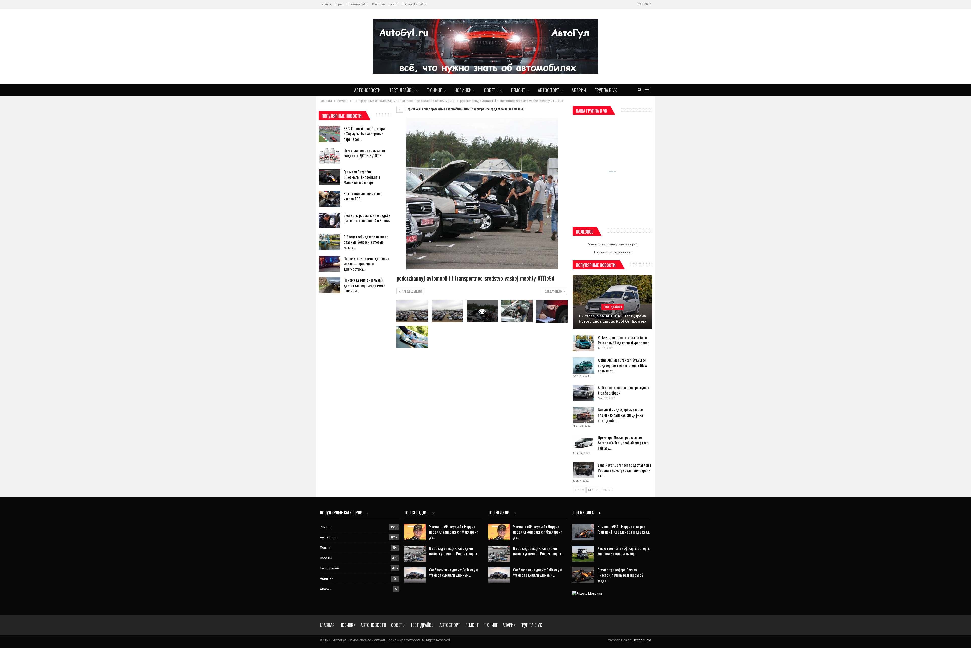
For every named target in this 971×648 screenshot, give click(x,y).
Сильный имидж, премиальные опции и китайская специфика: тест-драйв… (621, 415)
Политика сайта (357, 4)
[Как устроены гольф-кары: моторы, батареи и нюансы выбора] (583, 554)
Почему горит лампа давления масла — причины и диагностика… (366, 264)
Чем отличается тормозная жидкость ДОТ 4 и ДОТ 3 (364, 152)
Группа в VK (606, 90)
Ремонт (518, 90)
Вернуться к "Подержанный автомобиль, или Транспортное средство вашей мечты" (464, 108)
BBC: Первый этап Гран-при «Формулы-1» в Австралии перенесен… (364, 134)
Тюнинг (434, 90)
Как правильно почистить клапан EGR (363, 196)
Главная (325, 4)
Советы (491, 90)
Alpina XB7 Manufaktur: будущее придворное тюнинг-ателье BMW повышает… (622, 365)
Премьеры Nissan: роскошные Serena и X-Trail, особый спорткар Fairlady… (623, 442)
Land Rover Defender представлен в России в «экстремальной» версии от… (624, 470)
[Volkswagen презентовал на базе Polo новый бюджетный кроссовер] (583, 343)
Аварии (579, 90)
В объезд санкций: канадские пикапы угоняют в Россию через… (454, 550)
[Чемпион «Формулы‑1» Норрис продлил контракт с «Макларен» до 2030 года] (415, 532)
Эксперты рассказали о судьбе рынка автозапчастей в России (367, 217)
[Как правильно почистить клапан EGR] (329, 199)
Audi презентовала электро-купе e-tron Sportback (624, 390)
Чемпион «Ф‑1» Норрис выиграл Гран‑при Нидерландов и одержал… (624, 529)
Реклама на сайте (414, 4)
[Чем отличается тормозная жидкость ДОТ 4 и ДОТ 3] (329, 156)
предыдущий (411, 291)
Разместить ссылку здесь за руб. (612, 244)
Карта (339, 4)
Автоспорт (548, 90)
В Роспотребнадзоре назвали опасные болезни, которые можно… (366, 242)
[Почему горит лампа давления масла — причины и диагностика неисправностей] (329, 264)
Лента (393, 4)
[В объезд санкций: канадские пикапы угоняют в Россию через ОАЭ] (415, 554)
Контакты (378, 4)
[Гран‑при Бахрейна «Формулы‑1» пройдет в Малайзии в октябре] (329, 177)
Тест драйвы (402, 90)
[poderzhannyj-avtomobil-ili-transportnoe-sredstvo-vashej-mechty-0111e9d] (412, 311)
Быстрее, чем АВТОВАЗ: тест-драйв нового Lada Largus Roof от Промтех (612, 319)
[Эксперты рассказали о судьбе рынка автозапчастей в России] (329, 221)
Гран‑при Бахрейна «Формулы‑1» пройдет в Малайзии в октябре (362, 177)
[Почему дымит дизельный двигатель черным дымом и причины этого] (329, 285)
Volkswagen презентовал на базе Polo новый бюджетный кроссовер (623, 340)
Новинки (463, 90)
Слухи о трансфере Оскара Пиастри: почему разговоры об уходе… (620, 575)
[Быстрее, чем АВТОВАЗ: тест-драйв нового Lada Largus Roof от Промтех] (612, 302)
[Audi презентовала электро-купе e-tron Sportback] (583, 393)
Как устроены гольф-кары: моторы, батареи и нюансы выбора (623, 550)
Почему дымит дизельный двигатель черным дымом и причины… (364, 285)
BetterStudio (642, 640)
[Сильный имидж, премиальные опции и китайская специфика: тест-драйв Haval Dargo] (583, 415)
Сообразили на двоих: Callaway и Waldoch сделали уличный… (453, 572)
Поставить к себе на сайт (612, 252)
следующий (553, 291)
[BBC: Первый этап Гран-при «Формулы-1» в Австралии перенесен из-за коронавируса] (329, 134)
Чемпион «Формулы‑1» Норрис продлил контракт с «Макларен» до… (453, 532)
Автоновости (367, 90)
